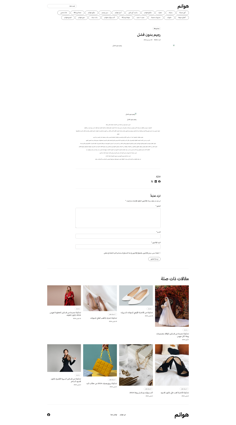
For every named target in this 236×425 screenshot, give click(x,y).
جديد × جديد (140, 17)
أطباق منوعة (182, 17)
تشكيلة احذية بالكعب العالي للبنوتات (103, 318)
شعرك (160, 13)
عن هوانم (123, 415)
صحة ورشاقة (77, 13)
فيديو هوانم (67, 17)
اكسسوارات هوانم (109, 17)
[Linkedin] (156, 181)
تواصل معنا (113, 415)
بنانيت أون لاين (133, 13)
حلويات (169, 17)
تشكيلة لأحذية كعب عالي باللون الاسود (175, 392)
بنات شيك (94, 17)
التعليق (158, 206)
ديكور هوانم (91, 13)
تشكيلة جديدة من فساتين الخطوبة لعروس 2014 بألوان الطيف (65, 313)
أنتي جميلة (182, 13)
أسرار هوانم (118, 13)
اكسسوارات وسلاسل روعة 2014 (141, 392)
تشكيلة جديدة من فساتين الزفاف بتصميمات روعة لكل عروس (172, 335)
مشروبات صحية (155, 17)
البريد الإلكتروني (155, 242)
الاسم (158, 232)
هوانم (183, 6)
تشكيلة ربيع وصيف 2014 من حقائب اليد (101, 383)
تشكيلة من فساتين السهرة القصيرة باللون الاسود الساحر (66, 380)
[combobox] (62, 6)
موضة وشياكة (126, 17)
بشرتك (170, 13)
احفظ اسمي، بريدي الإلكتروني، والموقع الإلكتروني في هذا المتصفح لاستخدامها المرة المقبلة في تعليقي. (131, 253)
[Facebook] (48, 414)
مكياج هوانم (148, 13)
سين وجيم (105, 13)
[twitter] (152, 181)
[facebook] (159, 181)
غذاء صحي (63, 13)
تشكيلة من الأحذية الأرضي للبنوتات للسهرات (137, 312)
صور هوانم (81, 17)
